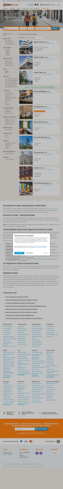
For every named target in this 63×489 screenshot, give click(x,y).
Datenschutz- (34, 247)
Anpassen (45, 252)
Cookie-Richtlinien (42, 247)
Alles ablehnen (29, 253)
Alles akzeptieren (19, 253)
